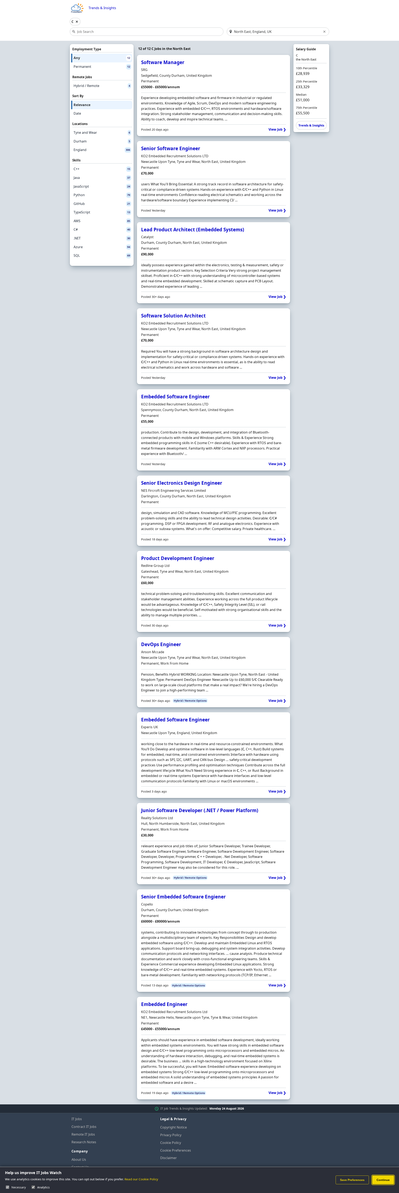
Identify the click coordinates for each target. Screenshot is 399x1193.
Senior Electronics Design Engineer (181, 483)
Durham (102, 141)
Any (102, 58)
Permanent (102, 66)
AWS (102, 221)
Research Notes (83, 1142)
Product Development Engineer (177, 558)
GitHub (102, 203)
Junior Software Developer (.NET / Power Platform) (199, 810)
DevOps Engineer (161, 644)
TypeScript (102, 212)
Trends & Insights (102, 8)
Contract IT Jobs (83, 1126)
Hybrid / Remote (102, 85)
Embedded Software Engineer (175, 396)
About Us (78, 1159)
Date (77, 113)
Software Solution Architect (173, 315)
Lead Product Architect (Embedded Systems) (192, 229)
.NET (102, 238)
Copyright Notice (173, 1127)
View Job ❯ (277, 129)
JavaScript (102, 186)
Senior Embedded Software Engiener (183, 896)
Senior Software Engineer (170, 148)
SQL (102, 255)
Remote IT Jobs (83, 1134)
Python (102, 195)
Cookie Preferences (175, 1150)
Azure (102, 247)
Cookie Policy (170, 1142)
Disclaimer (168, 1158)
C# (102, 229)
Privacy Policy (170, 1135)
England (102, 149)
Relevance (82, 105)
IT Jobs (76, 1119)
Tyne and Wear (102, 132)
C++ (102, 169)
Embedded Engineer (164, 1004)
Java (102, 177)
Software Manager (162, 62)
